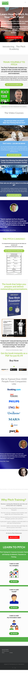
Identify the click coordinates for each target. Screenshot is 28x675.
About (3, 652)
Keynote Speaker (5, 649)
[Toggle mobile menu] (25, 2)
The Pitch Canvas (5, 651)
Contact (11, 652)
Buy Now (14, 361)
